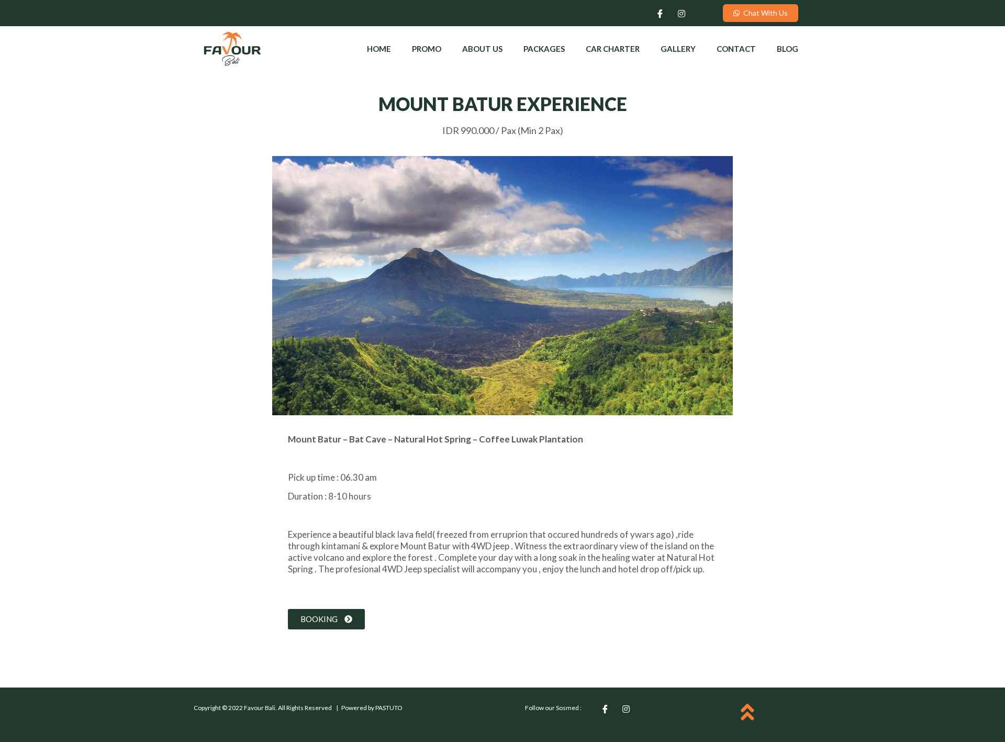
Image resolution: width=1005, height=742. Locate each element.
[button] (760, 13)
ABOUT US (482, 48)
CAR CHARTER (613, 48)
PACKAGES (544, 48)
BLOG (787, 48)
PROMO (426, 48)
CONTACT (736, 48)
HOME (379, 48)
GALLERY (678, 48)
